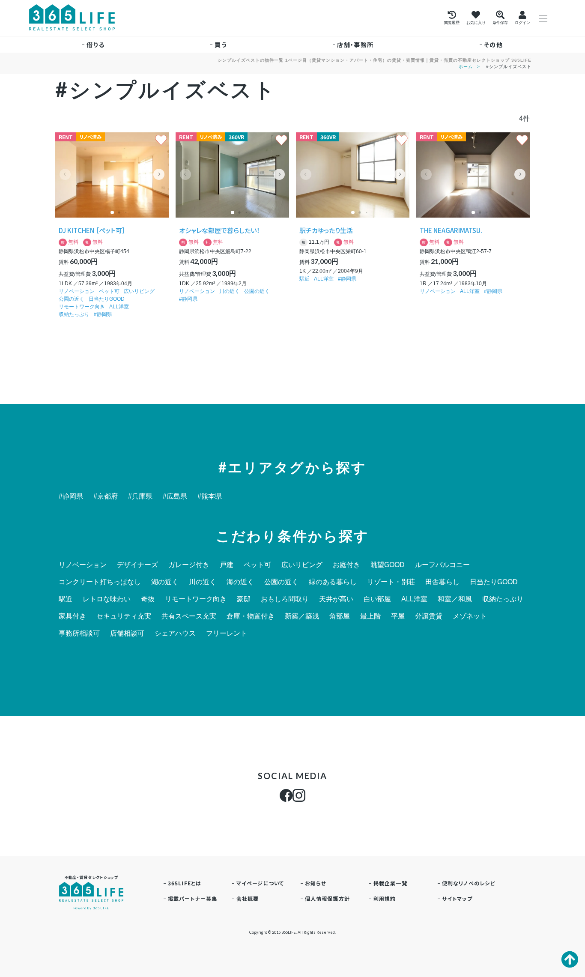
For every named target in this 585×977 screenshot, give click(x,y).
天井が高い (336, 599)
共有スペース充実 (188, 616)
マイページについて (260, 883)
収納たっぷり (74, 314)
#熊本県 (209, 496)
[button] (158, 174)
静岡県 (104, 314)
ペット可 (109, 291)
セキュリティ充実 (123, 616)
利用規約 (384, 898)
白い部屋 (377, 599)
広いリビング (139, 291)
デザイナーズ (137, 565)
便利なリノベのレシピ (468, 883)
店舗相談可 (127, 633)
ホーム (466, 66)
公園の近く (71, 299)
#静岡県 (71, 496)
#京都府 (105, 496)
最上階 (370, 616)
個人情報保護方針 (327, 898)
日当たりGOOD (107, 299)
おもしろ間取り (285, 599)
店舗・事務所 (355, 44)
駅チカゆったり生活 (326, 230)
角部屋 (339, 616)
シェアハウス (175, 633)
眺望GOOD (387, 565)
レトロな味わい (107, 599)
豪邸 (244, 599)
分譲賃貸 (428, 616)
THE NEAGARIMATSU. (451, 230)
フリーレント (226, 633)
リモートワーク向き (82, 307)
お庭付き (346, 565)
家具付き (72, 616)
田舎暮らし (442, 582)
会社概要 (247, 898)
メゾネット (470, 616)
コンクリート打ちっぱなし (100, 582)
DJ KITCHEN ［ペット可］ (92, 230)
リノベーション (77, 291)
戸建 (226, 565)
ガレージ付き (188, 565)
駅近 (304, 279)
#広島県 (175, 496)
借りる (95, 44)
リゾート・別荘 (391, 582)
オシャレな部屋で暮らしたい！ (219, 230)
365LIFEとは (185, 883)
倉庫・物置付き (251, 616)
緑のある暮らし (333, 582)
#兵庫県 (140, 496)
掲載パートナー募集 (193, 898)
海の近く (240, 582)
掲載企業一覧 (390, 883)
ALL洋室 (119, 307)
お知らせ (315, 883)
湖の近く (165, 582)
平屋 (398, 616)
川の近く (229, 291)
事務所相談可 (79, 633)
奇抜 (148, 599)
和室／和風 (455, 599)
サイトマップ (457, 898)
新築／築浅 (302, 616)
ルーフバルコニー (442, 565)
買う (221, 44)
